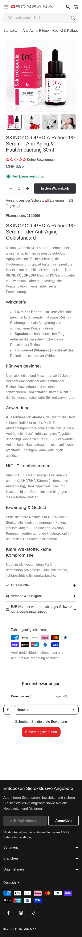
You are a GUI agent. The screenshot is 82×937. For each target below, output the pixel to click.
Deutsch (9, 882)
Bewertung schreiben (41, 732)
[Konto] (67, 6)
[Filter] (7, 710)
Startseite (10, 30)
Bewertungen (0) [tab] (22, 696)
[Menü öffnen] (5, 6)
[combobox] (41, 18)
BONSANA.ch (25, 929)
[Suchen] (72, 17)
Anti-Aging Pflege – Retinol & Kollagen (51, 30)
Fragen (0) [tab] (60, 696)
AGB (64, 832)
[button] (16, 159)
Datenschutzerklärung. (18, 837)
